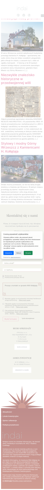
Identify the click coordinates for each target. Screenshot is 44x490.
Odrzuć (18, 253)
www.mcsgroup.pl (15, 257)
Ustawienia (8, 253)
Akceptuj (28, 253)
